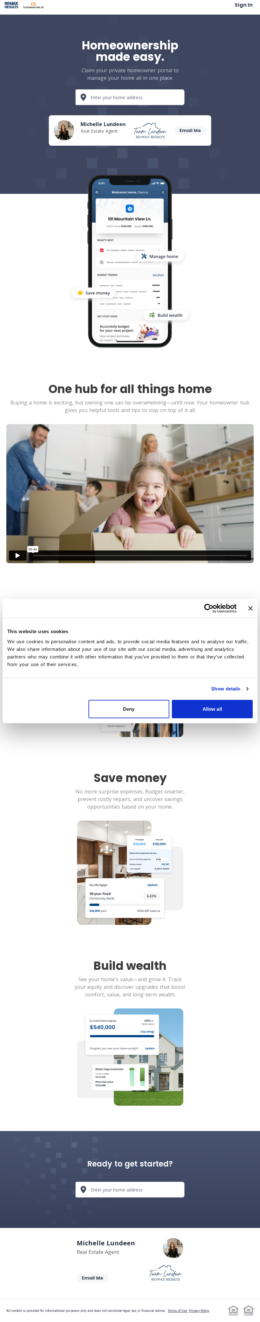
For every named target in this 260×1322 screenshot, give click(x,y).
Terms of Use (178, 1310)
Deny (128, 708)
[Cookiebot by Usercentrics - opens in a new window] (209, 608)
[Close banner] (250, 608)
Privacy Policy (199, 1310)
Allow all (212, 708)
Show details (225, 688)
